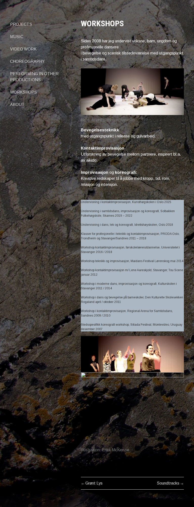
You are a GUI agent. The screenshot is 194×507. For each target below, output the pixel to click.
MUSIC (16, 37)
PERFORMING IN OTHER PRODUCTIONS (34, 77)
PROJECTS (21, 24)
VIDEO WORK (23, 49)
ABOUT (17, 104)
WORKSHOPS (23, 92)
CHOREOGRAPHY (27, 61)
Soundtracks (168, 483)
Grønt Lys (94, 483)
